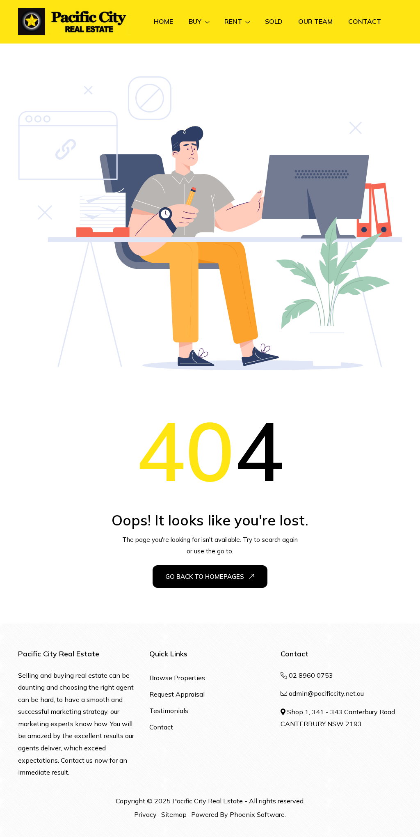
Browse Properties (177, 678)
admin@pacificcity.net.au (326, 693)
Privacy (145, 814)
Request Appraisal (177, 694)
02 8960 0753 (311, 675)
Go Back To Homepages (204, 576)
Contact (161, 727)
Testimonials (168, 710)
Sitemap (174, 814)
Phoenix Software (257, 814)
